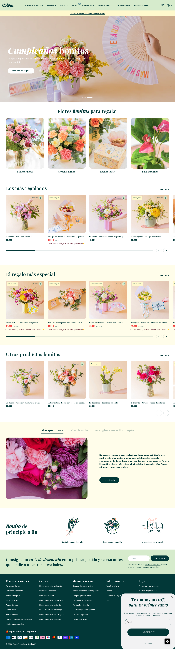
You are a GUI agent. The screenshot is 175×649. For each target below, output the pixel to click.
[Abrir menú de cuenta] (170, 5)
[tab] (52, 431)
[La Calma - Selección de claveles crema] (25, 380)
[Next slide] (95, 97)
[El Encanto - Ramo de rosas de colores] (150, 380)
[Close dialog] (172, 597)
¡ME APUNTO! (148, 632)
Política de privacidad (152, 564)
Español (30, 631)
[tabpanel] (87, 468)
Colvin (15, 644)
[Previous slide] (79, 97)
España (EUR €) (15, 631)
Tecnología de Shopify (27, 644)
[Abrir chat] (167, 641)
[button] (85, 97)
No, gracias (148, 643)
